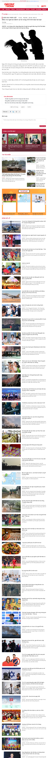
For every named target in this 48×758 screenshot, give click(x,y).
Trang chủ (3, 9)
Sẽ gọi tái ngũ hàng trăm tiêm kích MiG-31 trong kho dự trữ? (41, 160)
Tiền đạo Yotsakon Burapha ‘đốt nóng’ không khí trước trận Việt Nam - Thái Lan (34, 613)
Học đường (38, 9)
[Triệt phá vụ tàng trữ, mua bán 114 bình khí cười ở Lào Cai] (16, 139)
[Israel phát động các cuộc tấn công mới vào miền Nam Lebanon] (38, 203)
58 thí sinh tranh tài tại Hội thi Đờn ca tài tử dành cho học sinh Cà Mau (32, 739)
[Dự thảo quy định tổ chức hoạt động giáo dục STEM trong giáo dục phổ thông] (11, 338)
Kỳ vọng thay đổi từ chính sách (29, 570)
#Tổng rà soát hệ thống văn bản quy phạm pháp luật (17, 14)
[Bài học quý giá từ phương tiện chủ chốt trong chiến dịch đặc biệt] (31, 185)
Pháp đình (25, 17)
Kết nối (27, 9)
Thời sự (13, 9)
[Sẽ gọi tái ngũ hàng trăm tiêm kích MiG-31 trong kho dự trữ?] (31, 160)
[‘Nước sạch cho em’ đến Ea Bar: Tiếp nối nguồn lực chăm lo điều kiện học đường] (11, 366)
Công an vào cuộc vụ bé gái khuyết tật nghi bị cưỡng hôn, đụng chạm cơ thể (32, 147)
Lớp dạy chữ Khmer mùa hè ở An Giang (31, 724)
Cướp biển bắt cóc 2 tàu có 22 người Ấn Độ (32, 626)
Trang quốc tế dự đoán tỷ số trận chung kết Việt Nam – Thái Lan (34, 515)
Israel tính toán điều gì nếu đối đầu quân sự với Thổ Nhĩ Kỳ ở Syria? (33, 669)
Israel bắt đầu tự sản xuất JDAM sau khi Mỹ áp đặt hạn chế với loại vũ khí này (33, 292)
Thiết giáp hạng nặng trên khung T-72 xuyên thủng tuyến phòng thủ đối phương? (13, 174)
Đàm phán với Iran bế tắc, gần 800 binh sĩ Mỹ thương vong (33, 641)
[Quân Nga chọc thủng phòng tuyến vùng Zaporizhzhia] (11, 380)
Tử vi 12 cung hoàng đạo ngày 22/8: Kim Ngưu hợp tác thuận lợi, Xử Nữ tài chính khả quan (33, 683)
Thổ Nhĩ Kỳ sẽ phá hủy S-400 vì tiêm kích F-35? (33, 403)
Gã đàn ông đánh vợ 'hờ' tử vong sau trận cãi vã (17, 98)
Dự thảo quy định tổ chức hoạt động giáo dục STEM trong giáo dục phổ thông (33, 333)
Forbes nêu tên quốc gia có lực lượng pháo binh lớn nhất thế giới (41, 173)
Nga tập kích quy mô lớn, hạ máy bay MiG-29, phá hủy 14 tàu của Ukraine (34, 319)
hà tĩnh (29, 107)
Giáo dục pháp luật (20, 9)
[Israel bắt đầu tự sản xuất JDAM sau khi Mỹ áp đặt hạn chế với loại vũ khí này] (11, 296)
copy (19, 111)
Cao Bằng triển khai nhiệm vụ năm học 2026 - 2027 (33, 711)
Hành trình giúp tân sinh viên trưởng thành (32, 305)
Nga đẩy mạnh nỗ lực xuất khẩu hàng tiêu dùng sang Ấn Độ (33, 599)
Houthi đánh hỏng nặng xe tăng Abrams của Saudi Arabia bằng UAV (33, 585)
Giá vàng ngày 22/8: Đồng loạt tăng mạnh (32, 444)
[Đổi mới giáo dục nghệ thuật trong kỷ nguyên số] (11, 241)
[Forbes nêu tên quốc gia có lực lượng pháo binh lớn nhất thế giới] (31, 173)
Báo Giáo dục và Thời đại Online (9, 5)
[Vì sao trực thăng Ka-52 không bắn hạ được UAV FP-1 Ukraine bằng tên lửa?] (11, 227)
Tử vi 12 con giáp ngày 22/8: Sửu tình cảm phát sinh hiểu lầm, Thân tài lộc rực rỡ (33, 655)
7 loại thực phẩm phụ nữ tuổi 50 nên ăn (31, 542)
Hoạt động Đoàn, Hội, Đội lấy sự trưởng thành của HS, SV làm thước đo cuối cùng (33, 753)
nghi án (22, 107)
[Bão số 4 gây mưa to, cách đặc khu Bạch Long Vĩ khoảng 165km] (9, 203)
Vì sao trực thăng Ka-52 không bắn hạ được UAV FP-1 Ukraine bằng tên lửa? (34, 222)
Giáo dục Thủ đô (43, 6)
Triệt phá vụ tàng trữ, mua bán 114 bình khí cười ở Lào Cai (15, 146)
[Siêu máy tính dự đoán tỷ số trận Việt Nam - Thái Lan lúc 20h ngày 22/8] (11, 254)
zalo (13, 111)
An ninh (20, 17)
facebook (10, 111)
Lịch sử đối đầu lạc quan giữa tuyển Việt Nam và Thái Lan (33, 557)
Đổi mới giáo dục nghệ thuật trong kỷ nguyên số (34, 235)
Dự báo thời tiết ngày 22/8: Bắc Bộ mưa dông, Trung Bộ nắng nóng (33, 501)
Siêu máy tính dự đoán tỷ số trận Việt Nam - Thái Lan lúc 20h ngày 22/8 (34, 250)
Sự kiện (5, 14)
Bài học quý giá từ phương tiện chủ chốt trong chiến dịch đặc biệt (40, 186)
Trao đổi (33, 9)
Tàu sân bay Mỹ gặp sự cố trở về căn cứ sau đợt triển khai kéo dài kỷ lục (34, 459)
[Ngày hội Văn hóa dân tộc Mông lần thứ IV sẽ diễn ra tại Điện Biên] (11, 282)
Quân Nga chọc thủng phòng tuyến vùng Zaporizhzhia (32, 375)
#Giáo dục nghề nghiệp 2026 (32, 14)
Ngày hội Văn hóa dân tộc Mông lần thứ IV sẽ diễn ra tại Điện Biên (33, 278)
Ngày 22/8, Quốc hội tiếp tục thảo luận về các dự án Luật (33, 529)
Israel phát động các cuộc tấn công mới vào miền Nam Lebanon (38, 215)
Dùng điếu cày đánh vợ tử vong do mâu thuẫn (16, 100)
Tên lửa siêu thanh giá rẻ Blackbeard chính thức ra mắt (34, 347)
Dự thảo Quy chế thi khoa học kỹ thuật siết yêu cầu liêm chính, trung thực (34, 389)
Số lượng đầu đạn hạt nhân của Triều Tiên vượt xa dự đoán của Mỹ (33, 431)
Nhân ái (44, 9)
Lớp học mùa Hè (26, 263)
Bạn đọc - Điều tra (33, 17)
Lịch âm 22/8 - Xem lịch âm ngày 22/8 (31, 696)
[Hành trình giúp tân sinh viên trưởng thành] (11, 310)
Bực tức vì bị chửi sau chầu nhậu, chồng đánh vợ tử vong (19, 102)
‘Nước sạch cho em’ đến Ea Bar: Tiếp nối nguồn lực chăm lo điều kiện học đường (33, 361)
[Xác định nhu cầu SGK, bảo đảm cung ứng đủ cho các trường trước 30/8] (23, 203)
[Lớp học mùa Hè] (11, 268)
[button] (45, 203)
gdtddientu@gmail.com (34, 1)
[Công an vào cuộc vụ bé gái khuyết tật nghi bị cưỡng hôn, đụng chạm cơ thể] (33, 139)
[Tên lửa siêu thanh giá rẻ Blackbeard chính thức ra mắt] (11, 352)
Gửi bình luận (42, 126)
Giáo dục (8, 9)
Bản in (16, 111)
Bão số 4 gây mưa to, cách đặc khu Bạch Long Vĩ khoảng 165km (9, 215)
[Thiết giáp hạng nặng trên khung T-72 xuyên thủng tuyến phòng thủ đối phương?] (14, 165)
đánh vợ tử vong (14, 107)
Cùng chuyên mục (9, 131)
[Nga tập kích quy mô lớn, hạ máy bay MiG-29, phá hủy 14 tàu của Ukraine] (11, 324)
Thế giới (3, 177)
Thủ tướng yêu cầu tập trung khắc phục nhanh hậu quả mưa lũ (33, 487)
